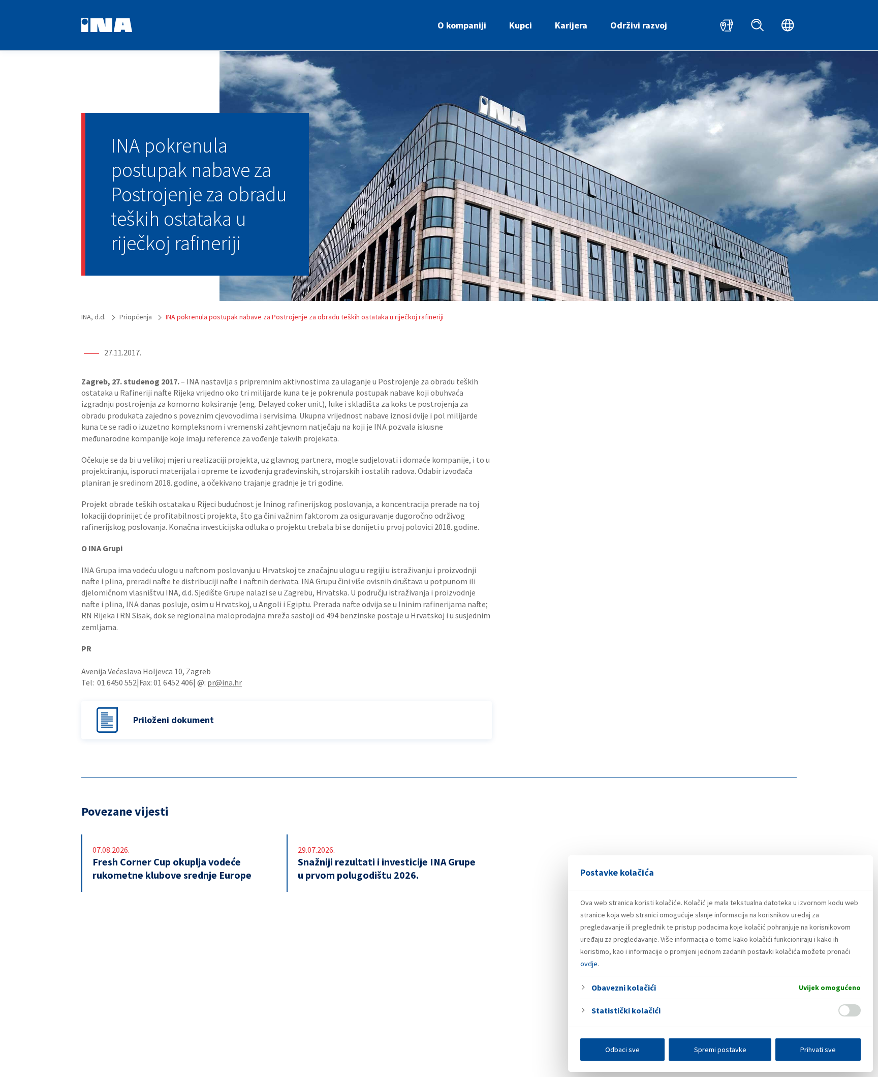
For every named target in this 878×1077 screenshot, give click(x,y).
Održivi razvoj (638, 25)
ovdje (589, 963)
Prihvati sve (818, 1049)
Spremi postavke (720, 1049)
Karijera (571, 25)
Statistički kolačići (626, 1010)
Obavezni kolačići (623, 987)
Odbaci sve (622, 1049)
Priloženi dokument (173, 720)
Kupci (520, 25)
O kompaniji (461, 25)
